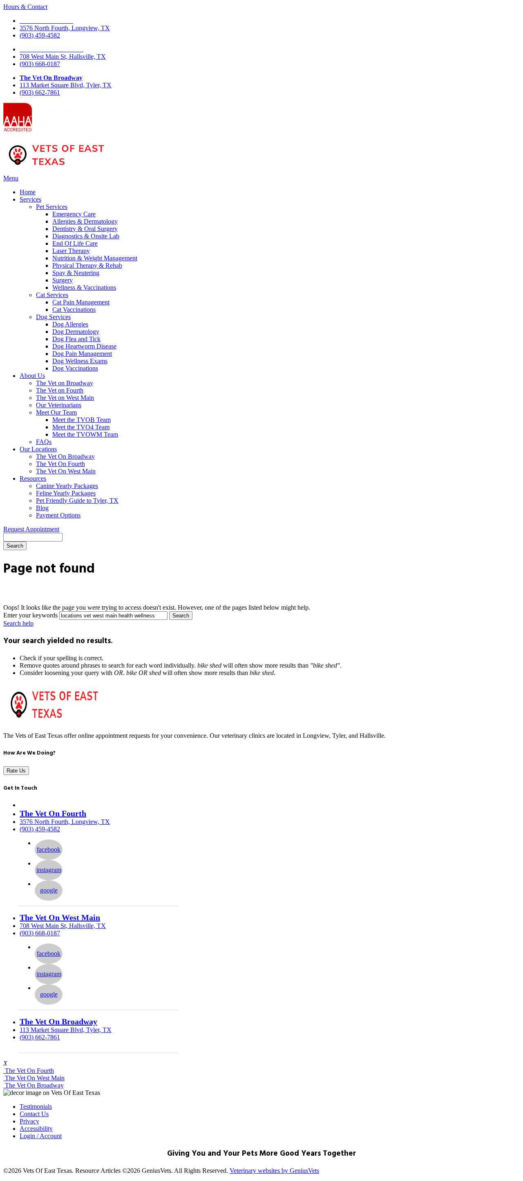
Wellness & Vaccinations (84, 287)
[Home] (56, 166)
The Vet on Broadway (64, 383)
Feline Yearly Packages (66, 493)
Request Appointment (31, 529)
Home (28, 192)
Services (30, 199)
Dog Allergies (70, 324)
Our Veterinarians (58, 405)
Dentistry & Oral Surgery (85, 228)
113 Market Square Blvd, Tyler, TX (66, 85)
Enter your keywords (30, 615)
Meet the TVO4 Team (81, 427)
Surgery (62, 280)
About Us (32, 375)
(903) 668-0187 (40, 63)
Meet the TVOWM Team (85, 434)
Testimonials (36, 1106)
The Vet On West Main (66, 471)
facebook (48, 849)
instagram (48, 869)
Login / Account (41, 1135)
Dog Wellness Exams (79, 360)
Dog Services (53, 316)
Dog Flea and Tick (76, 338)
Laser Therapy (71, 250)
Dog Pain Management (82, 353)
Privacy (29, 1121)
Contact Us (34, 1113)
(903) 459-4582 (40, 35)
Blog (42, 507)
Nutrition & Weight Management (94, 258)
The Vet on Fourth (59, 390)
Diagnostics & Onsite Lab (85, 236)
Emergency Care (74, 214)
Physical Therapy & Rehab (87, 265)
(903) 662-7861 (40, 92)
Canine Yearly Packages (67, 485)
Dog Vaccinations (75, 368)
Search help (18, 623)
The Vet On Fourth (60, 463)
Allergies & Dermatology (85, 221)
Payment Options (58, 515)
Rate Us (16, 771)
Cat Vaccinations (74, 309)
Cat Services (52, 294)
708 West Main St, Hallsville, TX (63, 56)
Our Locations (38, 449)
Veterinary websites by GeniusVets (274, 1170)
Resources (33, 478)
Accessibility (36, 1128)
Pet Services (51, 206)
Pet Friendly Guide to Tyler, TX (77, 500)
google (49, 890)
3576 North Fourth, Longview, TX (65, 27)
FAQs (43, 441)
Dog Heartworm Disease (84, 346)
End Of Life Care (75, 243)
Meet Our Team (56, 412)
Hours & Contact (25, 6)
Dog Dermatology (75, 331)
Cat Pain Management (81, 302)
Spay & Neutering (75, 272)
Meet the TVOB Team (81, 419)
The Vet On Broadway (51, 77)
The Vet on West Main (65, 397)
